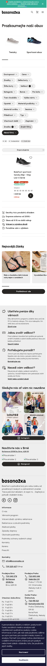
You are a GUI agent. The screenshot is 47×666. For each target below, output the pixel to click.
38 (15, 191)
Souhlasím (23, 660)
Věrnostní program (10, 515)
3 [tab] (17, 59)
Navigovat (25, 464)
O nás (4, 511)
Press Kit (5, 550)
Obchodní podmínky (11, 535)
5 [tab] (30, 59)
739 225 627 (11, 566)
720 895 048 (34, 576)
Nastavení (23, 652)
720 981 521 (34, 601)
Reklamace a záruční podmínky (16, 523)
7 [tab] (42, 59)
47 (31, 191)
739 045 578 (11, 576)
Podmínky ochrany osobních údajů (17, 538)
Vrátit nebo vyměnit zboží (18, 379)
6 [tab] (36, 59)
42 (6, 141)
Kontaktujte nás (14, 361)
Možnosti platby (9, 527)
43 (20, 191)
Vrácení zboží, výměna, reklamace (17, 519)
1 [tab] (5, 59)
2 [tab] (11, 59)
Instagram (25, 438)
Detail (30, 195)
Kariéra (5, 546)
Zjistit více (12, 327)
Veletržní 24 (34, 579)
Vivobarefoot (15, 141)
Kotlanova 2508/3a (10, 580)
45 (26, 191)
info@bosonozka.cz (15, 561)
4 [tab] (23, 59)
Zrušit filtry (26, 127)
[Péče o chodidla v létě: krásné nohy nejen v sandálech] (16, 261)
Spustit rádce (13, 344)
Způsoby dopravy (9, 531)
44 (23, 191)
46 (29, 191)
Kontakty (6, 542)
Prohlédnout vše (23, 291)
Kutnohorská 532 (36, 604)
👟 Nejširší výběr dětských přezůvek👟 (28, 5)
